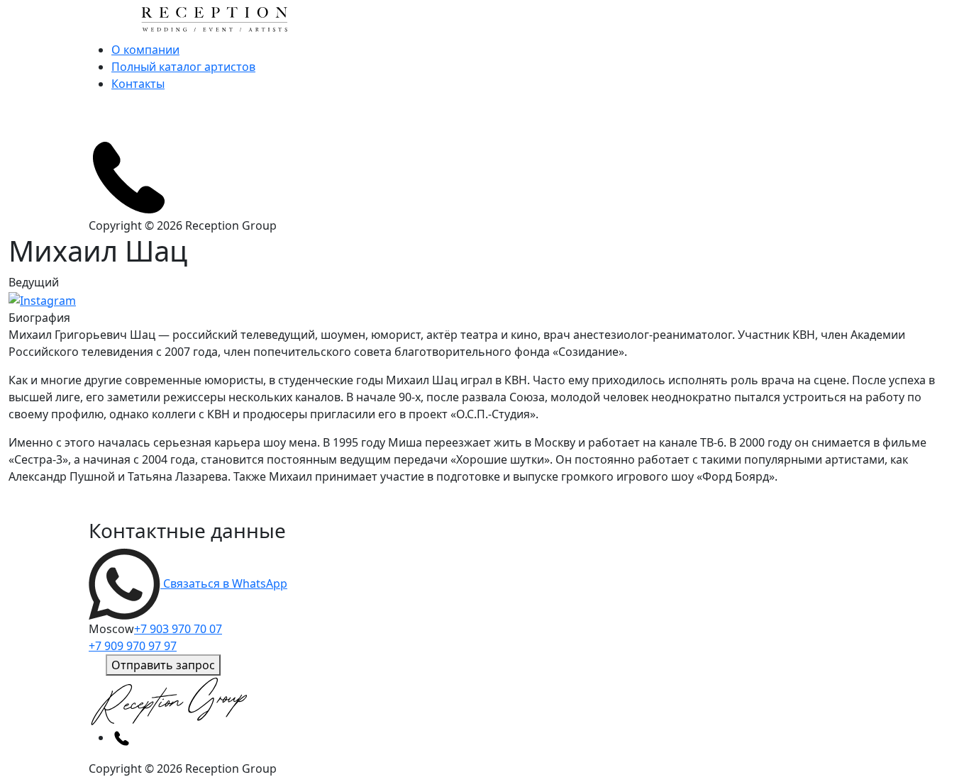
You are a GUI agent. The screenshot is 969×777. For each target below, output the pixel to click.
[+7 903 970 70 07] (128, 176)
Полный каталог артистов (183, 66)
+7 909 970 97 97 (133, 646)
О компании (145, 49)
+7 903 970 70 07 (178, 629)
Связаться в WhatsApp (223, 583)
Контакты (138, 83)
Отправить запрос (163, 665)
